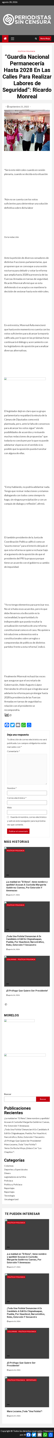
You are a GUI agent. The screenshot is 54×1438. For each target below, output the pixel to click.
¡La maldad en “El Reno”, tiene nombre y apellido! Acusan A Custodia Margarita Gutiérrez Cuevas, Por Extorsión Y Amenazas (27, 1122)
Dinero (7, 1173)
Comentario (13, 751)
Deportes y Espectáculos (16, 1169)
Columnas (11, 959)
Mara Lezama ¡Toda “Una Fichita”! (20, 1144)
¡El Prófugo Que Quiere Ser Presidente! (27, 990)
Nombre (12, 788)
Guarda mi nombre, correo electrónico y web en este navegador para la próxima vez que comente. (27, 821)
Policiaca (8, 1180)
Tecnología (9, 1195)
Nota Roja (45, 38)
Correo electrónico (16, 798)
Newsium (48, 1431)
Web (9, 807)
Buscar (7, 1094)
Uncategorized (11, 1199)
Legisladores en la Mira (15, 1177)
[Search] (36, 38)
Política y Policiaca (26, 51)
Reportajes (9, 1188)
